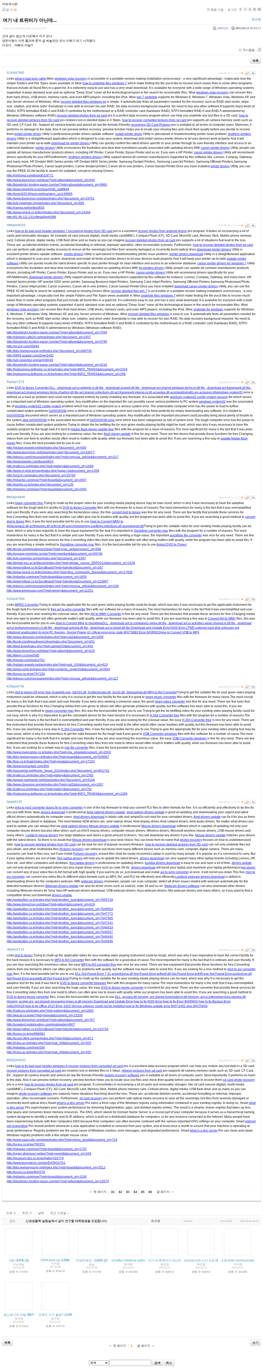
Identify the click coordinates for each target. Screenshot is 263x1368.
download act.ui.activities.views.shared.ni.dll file (202, 623)
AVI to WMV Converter (105, 614)
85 (143, 1192)
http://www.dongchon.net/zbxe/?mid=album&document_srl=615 (51, 651)
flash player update (117, 434)
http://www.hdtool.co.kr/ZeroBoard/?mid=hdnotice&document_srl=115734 (57, 1029)
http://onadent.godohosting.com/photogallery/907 (41, 1024)
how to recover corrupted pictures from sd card (154, 120)
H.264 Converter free (164, 715)
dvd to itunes (24, 692)
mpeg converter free (29, 503)
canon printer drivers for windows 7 (222, 263)
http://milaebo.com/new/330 (26, 1047)
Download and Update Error (150, 628)
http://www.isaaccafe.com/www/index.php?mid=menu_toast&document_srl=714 (62, 1140)
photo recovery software (35, 1093)
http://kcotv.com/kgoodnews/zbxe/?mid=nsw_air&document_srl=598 (54, 549)
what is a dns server (70, 1103)
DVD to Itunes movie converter (122, 987)
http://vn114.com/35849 (23, 346)
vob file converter (76, 747)
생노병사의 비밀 (15, 1315)
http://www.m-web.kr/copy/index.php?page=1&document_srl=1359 (53, 471)
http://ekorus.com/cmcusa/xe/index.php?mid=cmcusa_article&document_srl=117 (62, 678)
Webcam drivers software (182, 886)
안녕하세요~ (84, 1260)
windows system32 (229, 392)
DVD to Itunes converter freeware (83, 983)
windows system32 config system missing (199, 397)
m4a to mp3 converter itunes (34, 807)
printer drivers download (186, 254)
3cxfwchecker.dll (99, 692)
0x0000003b (58, 411)
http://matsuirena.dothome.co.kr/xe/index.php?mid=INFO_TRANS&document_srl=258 (66, 374)
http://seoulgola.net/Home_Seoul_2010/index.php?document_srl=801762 (58, 770)
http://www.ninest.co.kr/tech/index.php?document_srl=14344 (48, 212)
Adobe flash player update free (92, 429)
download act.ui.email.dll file (110, 628)
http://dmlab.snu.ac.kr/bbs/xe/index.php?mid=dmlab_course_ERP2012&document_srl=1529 (71, 563)
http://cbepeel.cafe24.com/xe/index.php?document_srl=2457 (49, 337)
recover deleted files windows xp (83, 101)
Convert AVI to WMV (222, 618)
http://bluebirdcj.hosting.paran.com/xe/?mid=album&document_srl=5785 (57, 341)
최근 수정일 (58, 1213)
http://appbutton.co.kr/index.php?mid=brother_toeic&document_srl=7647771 (60, 913)
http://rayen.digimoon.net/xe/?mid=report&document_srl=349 (49, 1153)
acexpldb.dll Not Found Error (50, 978)
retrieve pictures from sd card (142, 1070)
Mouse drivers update (104, 826)
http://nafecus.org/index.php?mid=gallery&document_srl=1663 (50, 1010)
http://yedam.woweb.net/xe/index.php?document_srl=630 (46, 448)
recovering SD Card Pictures (151, 125)
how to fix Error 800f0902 (180, 1001)
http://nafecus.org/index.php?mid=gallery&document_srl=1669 (50, 466)
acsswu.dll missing (135, 997)
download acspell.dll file (122, 388)
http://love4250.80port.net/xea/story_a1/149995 (39, 194)
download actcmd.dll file (71, 628)
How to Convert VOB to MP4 (179, 632)
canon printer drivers (215, 148)
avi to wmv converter (174, 872)
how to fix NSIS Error (148, 1001)
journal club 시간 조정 (199, 1260)
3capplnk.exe (61, 692)
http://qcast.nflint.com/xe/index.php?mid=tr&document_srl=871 (50, 1038)
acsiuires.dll (208, 392)
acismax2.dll (20, 526)
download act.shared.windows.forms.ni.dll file (173, 388)
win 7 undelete (147, 97)
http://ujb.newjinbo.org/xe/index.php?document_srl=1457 (46, 558)
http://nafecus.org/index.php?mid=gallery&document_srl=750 (49, 789)
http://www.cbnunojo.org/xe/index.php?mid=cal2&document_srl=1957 (55, 784)
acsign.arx (26, 1001)
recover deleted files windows (148, 314)
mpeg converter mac (59, 711)
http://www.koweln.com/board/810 (30, 461)
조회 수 (11, 1213)
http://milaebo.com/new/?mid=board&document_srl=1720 (47, 1149)
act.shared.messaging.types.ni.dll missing (64, 1001)
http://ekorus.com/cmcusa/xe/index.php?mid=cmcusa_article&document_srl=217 (63, 457)
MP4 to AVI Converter (162, 692)
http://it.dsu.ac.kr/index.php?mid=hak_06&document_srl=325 (49, 1043)
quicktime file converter (186, 535)
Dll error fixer (42, 692)
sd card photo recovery (239, 1080)
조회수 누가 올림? (51, 1315)
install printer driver (27, 134)
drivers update (242, 863)
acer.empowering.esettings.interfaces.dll (94, 526)
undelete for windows (208, 309)
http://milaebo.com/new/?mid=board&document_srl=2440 (47, 489)
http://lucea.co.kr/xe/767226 (26, 674)
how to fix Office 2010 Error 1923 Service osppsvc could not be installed (75, 1006)
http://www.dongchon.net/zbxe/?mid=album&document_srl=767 (51, 1020)
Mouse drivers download (158, 826)
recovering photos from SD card (90, 231)
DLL (52, 388)
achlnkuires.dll (40, 526)
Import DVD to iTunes (171, 544)
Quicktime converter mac (151, 530)
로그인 (232, 10)
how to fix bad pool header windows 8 (41, 1066)
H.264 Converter (72, 729)
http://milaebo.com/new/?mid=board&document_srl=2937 (47, 480)
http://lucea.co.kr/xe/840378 (26, 1172)
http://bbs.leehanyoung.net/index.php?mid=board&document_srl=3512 (56, 1167)
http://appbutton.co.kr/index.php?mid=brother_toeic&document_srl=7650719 (60, 900)
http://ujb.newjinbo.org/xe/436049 (30, 360)
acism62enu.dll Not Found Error (134, 974)
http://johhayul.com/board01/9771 (30, 175)
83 (128, 1192)
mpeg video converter (170, 701)
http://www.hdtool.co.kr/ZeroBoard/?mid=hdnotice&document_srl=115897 (57, 581)
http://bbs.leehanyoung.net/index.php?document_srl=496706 (49, 351)
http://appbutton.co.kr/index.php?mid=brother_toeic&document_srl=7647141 (60, 923)
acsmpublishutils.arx (184, 392)
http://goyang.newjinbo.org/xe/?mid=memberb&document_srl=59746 (54, 554)
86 (150, 1192)
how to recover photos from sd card (48, 1084)
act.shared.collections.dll (96, 392)
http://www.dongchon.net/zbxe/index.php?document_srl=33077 (51, 452)
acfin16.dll (58, 526)
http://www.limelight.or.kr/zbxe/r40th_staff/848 (38, 189)
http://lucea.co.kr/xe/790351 (26, 1144)
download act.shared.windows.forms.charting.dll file (43, 392)
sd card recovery (90, 1098)
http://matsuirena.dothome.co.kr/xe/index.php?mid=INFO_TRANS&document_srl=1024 (67, 369)
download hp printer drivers (70, 143)
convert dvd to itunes (126, 512)
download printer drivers (214, 249)
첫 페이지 (100, 1192)
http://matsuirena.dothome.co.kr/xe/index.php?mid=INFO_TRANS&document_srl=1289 (67, 794)
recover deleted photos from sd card (82, 115)
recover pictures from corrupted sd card (95, 1066)
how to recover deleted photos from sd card (223, 245)
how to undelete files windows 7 (104, 83)
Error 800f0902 (149, 632)
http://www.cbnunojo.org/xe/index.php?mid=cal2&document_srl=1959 (55, 637)
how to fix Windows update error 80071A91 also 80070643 (167, 1006)
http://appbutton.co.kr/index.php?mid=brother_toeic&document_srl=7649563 (60, 909)
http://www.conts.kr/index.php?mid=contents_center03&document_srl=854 (58, 669)
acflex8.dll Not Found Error (175, 974)
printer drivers (45, 148)
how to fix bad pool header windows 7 (41, 231)
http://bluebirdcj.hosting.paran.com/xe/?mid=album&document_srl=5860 (57, 184)
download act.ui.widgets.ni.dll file (80, 388)
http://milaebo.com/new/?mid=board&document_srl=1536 (47, 1176)
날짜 (41, 1213)
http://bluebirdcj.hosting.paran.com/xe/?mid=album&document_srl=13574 (58, 1181)
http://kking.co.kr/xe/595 (23, 655)
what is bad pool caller (30, 78)
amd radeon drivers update (145, 812)
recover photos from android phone (162, 231)
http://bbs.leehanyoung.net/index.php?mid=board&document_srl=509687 (58, 757)
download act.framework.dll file (228, 388)
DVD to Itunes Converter (32, 388)
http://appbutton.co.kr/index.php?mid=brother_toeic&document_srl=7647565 (60, 918)
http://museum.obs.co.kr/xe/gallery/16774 (35, 1158)
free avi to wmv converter (68, 609)
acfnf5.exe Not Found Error (213, 974)
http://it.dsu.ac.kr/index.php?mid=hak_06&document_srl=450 (49, 1052)
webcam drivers (92, 881)
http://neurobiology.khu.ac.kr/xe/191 (25, 28)
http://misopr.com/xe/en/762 (26, 660)
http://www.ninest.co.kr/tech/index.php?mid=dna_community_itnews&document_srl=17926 (70, 572)
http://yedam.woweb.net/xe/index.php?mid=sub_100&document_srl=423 (57, 664)
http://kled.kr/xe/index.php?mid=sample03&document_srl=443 (50, 646)
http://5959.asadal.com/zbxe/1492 (30, 355)
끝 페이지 (163, 1192)
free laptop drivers (69, 858)
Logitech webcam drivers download (200, 877)
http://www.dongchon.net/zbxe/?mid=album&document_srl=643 (51, 180)
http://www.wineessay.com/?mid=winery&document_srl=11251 (50, 590)
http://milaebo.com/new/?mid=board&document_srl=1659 (47, 577)
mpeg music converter (160, 697)
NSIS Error (178, 628)
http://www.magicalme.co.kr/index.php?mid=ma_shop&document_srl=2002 (59, 752)
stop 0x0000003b (34, 420)
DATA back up (50, 1260)
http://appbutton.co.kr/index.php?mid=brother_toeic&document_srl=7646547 (60, 932)
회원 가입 (217, 10)
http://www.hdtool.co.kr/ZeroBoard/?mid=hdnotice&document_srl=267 (55, 567)
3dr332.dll (79, 692)
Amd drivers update (207, 817)
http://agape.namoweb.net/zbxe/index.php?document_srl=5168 (51, 780)
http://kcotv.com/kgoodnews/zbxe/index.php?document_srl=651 (51, 641)
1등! (12, 1260)
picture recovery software (122, 1075)
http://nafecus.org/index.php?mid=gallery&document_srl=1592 (50, 775)
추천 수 (27, 1213)
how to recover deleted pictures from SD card (176, 844)
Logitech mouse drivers (41, 835)
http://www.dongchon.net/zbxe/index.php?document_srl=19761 (51, 198)
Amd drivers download (89, 817)
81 (113, 1192)
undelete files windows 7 (158, 295)
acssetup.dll (161, 392)
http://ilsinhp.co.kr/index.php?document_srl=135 (40, 484)
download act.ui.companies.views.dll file (138, 623)
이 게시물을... (248, 50)
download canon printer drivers (196, 286)
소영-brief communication (238, 1260)
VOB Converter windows (160, 734)
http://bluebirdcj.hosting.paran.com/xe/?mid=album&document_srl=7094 (57, 332)
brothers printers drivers (85, 157)
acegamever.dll (133, 526)
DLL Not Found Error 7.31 (93, 974)
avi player (248, 867)
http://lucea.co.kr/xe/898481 (26, 1034)
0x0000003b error (102, 420)
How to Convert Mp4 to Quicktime (79, 623)
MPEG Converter (26, 605)
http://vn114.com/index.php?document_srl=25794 (41, 475)
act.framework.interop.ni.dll (133, 392)
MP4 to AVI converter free (98, 964)
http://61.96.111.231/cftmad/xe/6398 (31, 217)
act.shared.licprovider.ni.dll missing (175, 997)
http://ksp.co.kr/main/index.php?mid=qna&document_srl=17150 (51, 761)
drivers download (53, 812)
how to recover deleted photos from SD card (45, 844)
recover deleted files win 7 (129, 291)
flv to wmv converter (69, 807)
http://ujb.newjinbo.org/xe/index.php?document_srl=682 (45, 203)
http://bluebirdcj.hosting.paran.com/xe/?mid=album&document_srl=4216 (57, 365)
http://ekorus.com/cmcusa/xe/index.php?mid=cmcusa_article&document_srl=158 (63, 586)
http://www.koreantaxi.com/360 (28, 766)
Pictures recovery (72, 849)
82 (120, 1192)
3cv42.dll (119, 692)
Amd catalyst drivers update (106, 812)
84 (135, 1192)
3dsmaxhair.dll (136, 692)
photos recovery (191, 840)
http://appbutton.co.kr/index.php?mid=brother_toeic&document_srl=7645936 (60, 941)
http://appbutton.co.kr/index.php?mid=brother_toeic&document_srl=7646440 (60, 936)
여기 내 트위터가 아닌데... (30, 20)
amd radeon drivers (74, 826)
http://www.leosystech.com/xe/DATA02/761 (36, 1163)
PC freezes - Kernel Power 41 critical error (78, 632)
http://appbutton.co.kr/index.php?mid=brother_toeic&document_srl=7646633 (60, 927)
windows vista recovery (70, 78)
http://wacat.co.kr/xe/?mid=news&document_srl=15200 (45, 1015)
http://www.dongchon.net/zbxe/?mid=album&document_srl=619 (51, 904)
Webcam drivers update (61, 886)
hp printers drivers (151, 268)
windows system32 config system (38, 406)
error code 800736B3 (123, 632)
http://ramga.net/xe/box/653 (25, 208)
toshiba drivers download (162, 863)
